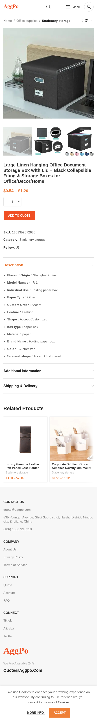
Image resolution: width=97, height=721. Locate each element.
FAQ (6, 600)
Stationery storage (56, 20)
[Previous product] (82, 20)
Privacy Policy (13, 557)
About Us (9, 549)
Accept (60, 712)
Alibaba (8, 628)
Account (9, 593)
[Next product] (91, 20)
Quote (7, 585)
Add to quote (19, 215)
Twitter (8, 636)
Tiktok (7, 620)
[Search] (48, 6)
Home (7, 20)
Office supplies (26, 20)
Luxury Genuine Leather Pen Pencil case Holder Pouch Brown (22, 468)
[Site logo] (10, 6)
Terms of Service (15, 565)
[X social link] (18, 247)
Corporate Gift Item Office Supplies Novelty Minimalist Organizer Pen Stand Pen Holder (71, 470)
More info (36, 712)
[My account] (89, 6)
